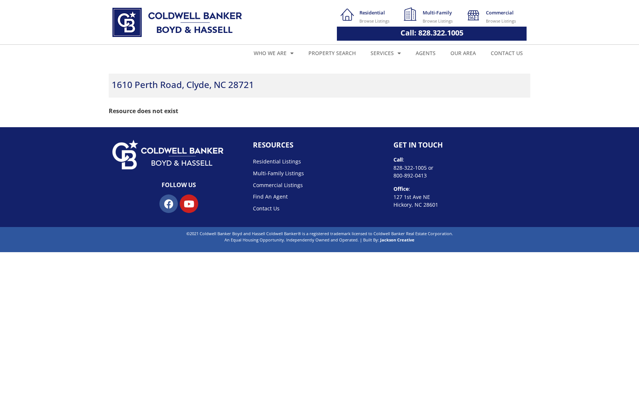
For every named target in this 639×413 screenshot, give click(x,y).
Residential (372, 12)
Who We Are (270, 53)
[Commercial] (473, 14)
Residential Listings (277, 161)
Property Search (332, 53)
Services (382, 53)
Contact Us (507, 53)
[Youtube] (189, 203)
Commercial (500, 12)
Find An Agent (270, 196)
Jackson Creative (397, 240)
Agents (426, 53)
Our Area (463, 53)
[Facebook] (168, 203)
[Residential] (347, 14)
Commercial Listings (278, 185)
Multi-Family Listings (278, 173)
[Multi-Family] (410, 14)
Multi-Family (437, 12)
